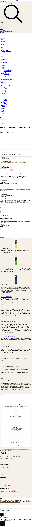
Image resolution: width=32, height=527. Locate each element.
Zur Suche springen (10, 0)
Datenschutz (4, 482)
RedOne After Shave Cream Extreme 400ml (6, 306)
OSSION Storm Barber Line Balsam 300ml (6, 297)
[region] (16, 144)
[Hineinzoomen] (6, 152)
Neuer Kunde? (8, 222)
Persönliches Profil (5, 31)
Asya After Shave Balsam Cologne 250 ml (6, 284)
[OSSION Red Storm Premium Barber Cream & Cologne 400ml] (11, 365)
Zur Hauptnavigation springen (17, 0)
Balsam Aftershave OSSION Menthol (6, 265)
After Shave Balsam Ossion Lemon (5, 248)
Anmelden (1, 29)
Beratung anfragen (23, 162)
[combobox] (4, 4)
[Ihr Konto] (1, 26)
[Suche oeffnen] (13, 14)
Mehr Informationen (28, 501)
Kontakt (3, 472)
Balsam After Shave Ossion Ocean (5, 346)
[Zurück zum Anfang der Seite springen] (1, 498)
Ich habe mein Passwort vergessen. (5, 225)
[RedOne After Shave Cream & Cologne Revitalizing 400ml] (9, 320)
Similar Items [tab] (4, 235)
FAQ (3, 474)
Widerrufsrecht (5, 469)
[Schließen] (0, 150)
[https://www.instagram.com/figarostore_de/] (3, 462)
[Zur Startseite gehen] (3, 1)
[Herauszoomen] (2, 152)
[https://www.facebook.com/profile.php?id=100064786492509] (1, 462)
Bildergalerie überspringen (3, 131)
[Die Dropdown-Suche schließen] (11, 4)
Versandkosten (14, 494)
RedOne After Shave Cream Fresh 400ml (6, 380)
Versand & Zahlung (6, 467)
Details (2, 254)
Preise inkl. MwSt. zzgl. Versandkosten (4, 158)
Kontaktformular (10, 461)
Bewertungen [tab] (4, 180)
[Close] (1, 508)
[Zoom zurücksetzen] (4, 152)
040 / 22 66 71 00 (16, 418)
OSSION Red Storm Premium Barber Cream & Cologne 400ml (9, 366)
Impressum (4, 483)
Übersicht (1, 31)
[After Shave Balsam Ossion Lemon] (16, 247)
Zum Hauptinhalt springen (3, 0)
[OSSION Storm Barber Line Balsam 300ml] (7, 296)
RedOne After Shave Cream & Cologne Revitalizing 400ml (8, 321)
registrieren (3, 30)
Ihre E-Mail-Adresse (3, 223)
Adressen (9, 31)
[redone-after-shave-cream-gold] (7, 132)
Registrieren (2, 516)
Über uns (4, 480)
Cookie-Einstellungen (6, 485)
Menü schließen (4, 28)
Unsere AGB (4, 470)
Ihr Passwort (2, 224)
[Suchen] (9, 4)
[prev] (1, 394)
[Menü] (1, 2)
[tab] (15, 177)
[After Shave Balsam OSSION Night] (8, 336)
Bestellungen (12, 31)
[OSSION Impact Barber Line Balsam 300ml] (7, 356)
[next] (3, 394)
